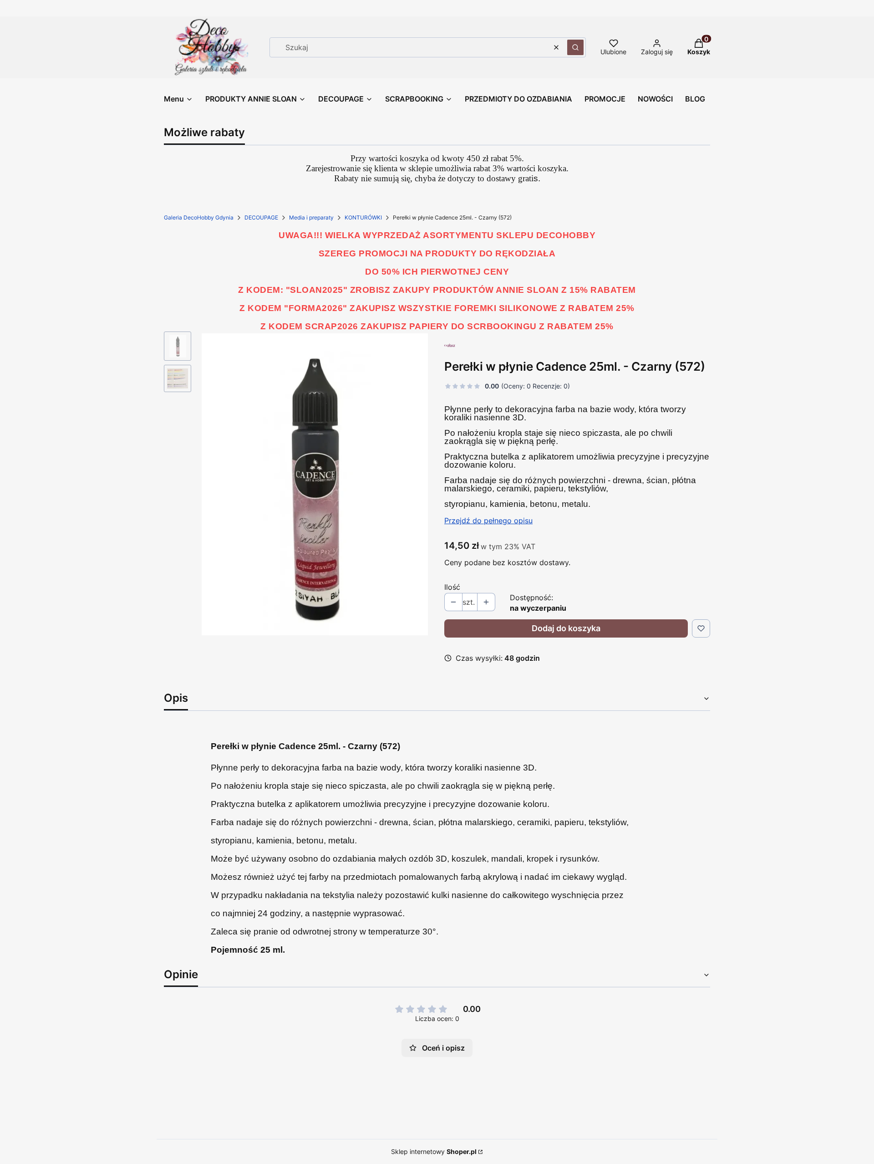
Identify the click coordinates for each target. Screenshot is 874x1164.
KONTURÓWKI (363, 217)
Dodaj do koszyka (566, 628)
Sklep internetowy (434, 1151)
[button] (575, 47)
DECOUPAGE (261, 217)
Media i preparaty (311, 217)
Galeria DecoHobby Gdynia (199, 217)
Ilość (452, 587)
